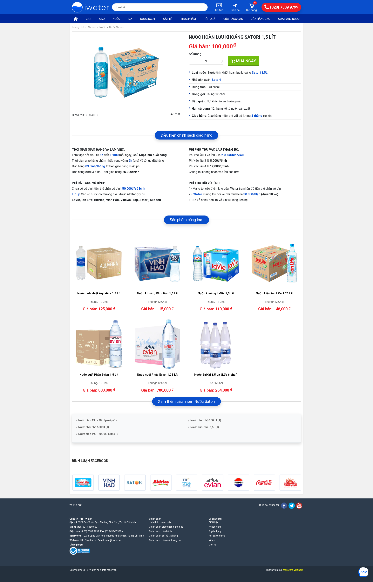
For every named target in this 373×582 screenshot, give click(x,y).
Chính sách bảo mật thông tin (165, 540)
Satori (92, 27)
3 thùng (256, 116)
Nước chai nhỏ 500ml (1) (93, 427)
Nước (116, 18)
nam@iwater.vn (113, 540)
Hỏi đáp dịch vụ (217, 535)
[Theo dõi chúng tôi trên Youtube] (299, 505)
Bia (130, 18)
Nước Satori (116, 27)
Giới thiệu (214, 522)
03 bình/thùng (95, 166)
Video (212, 540)
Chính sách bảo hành (160, 531)
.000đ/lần (253, 194)
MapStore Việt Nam (293, 570)
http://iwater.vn (88, 540)
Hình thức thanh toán (160, 522)
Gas (88, 18)
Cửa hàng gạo (260, 18)
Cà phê (168, 18)
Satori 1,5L (260, 72)
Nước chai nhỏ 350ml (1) (205, 420)
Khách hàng (215, 526)
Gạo (102, 18)
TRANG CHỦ (76, 505)
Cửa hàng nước (289, 18)
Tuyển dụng (215, 531)
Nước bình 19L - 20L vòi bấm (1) (98, 433)
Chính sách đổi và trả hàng (163, 535)
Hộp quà (209, 18)
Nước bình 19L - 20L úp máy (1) (97, 420)
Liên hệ (212, 544)
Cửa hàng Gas (233, 18)
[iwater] (90, 7)
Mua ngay (245, 61)
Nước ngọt (147, 18)
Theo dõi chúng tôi (269, 505)
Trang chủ (78, 27)
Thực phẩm (188, 18)
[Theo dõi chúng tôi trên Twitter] (291, 505)
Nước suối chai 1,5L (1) (204, 427)
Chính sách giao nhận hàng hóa (166, 526)
